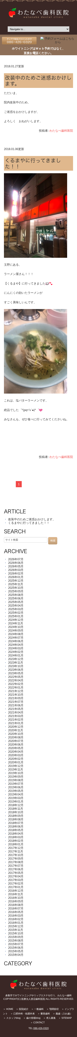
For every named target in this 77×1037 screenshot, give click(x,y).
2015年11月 (15, 929)
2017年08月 (15, 862)
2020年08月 (15, 737)
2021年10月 (15, 694)
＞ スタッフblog (12, 1018)
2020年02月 (15, 758)
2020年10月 (15, 733)
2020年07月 (15, 741)
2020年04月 (15, 751)
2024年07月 (15, 637)
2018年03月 (15, 837)
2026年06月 (15, 562)
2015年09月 (15, 937)
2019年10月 (15, 773)
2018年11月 (15, 808)
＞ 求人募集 (49, 1018)
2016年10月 (15, 897)
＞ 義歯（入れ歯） (62, 1013)
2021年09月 (15, 698)
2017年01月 (15, 887)
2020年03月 (15, 755)
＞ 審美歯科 (44, 1013)
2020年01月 (15, 762)
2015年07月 (15, 944)
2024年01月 (15, 655)
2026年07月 (15, 559)
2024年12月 (15, 619)
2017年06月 (15, 869)
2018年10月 (15, 812)
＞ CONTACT (37, 1022)
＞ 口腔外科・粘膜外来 (22, 1013)
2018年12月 (15, 805)
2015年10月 (15, 933)
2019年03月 (15, 798)
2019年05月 (15, 790)
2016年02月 (15, 919)
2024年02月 (15, 652)
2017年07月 (15, 865)
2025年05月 (15, 602)
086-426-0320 (41, 1028)
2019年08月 (15, 780)
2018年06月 (15, 826)
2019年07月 (15, 783)
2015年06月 (15, 947)
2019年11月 (15, 769)
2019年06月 (15, 787)
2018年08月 (15, 819)
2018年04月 (15, 833)
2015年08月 (15, 940)
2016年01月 (15, 922)
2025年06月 (15, 598)
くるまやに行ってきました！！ (29, 522)
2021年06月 (15, 705)
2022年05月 (15, 676)
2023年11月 (15, 662)
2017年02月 (15, 883)
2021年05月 (15, 709)
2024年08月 (15, 634)
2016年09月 (15, 901)
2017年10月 (15, 855)
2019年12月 (15, 766)
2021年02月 (15, 719)
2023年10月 (15, 666)
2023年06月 (15, 669)
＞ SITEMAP (65, 1018)
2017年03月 (15, 880)
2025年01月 (15, 616)
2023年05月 (15, 673)
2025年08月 (15, 595)
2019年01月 (15, 801)
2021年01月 (15, 723)
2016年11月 (15, 894)
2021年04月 (15, 712)
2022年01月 (15, 687)
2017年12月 (15, 848)
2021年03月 (15, 716)
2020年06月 (15, 744)
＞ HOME (8, 1009)
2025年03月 (15, 609)
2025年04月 (15, 605)
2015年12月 (15, 926)
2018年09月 (15, 815)
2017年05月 (15, 872)
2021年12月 (15, 691)
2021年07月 (15, 701)
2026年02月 (15, 573)
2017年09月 (15, 858)
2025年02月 (15, 612)
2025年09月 (15, 591)
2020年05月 (15, 748)
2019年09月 (15, 776)
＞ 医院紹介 (22, 1009)
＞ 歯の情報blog (31, 1018)
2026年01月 (15, 577)
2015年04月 (15, 954)
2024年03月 (15, 648)
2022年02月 (15, 684)
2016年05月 (15, 912)
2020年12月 (15, 726)
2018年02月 (15, 840)
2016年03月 (15, 915)
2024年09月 (15, 630)
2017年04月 (15, 876)
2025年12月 (15, 580)
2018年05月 (15, 830)
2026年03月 (15, 570)
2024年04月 (15, 644)
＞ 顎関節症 (52, 1009)
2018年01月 (15, 844)
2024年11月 (15, 623)
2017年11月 (15, 851)
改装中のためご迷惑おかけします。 (31, 519)
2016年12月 (15, 890)
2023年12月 (15, 659)
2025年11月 (15, 584)
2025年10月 (15, 587)
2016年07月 (15, 908)
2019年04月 (15, 794)
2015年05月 (15, 951)
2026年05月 (15, 566)
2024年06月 (15, 641)
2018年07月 (15, 823)
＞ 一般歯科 (37, 1009)
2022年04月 (15, 680)
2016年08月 (15, 905)
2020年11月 (15, 730)
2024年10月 (15, 627)
